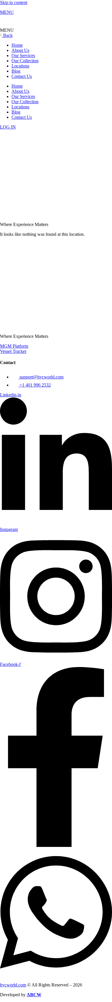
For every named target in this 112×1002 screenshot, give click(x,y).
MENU (7, 12)
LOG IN (8, 127)
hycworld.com (13, 984)
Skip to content (13, 2)
